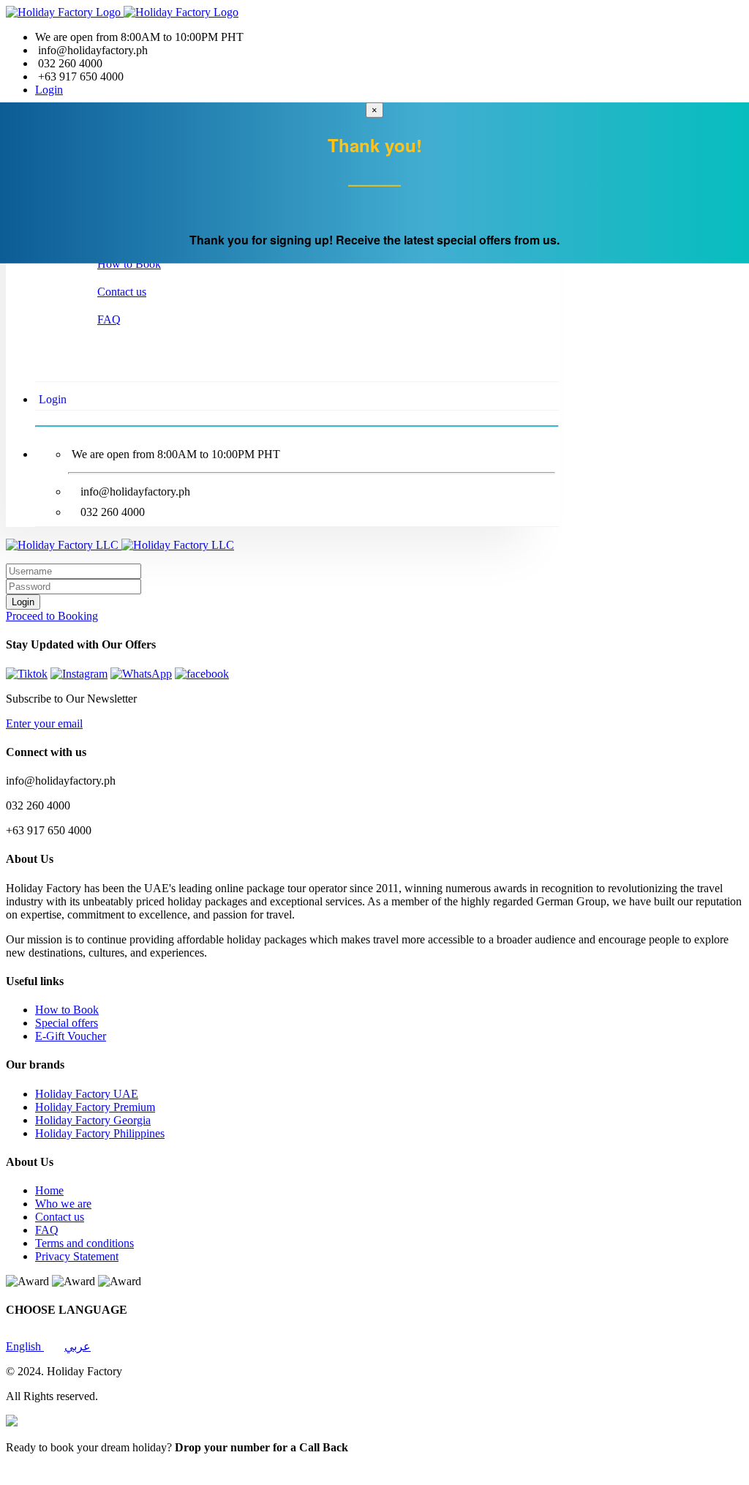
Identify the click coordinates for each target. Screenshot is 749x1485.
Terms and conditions (84, 1243)
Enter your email (44, 723)
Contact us (121, 291)
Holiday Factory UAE (86, 1094)
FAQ (109, 319)
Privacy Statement (76, 1256)
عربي (77, 1346)
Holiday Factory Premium (95, 1107)
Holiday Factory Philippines (100, 1133)
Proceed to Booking (52, 616)
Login (49, 89)
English (25, 1346)
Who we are (63, 1203)
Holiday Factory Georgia (93, 1120)
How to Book (129, 264)
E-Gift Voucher (70, 1036)
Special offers (66, 1023)
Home (49, 1190)
